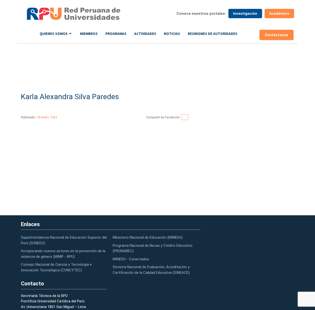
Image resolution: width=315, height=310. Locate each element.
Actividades (145, 33)
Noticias (172, 33)
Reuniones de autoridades (212, 33)
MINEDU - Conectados (131, 259)
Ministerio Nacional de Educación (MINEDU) (148, 237)
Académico (279, 13)
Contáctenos (276, 35)
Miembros (89, 33)
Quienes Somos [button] (54, 33)
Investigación (245, 13)
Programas (115, 33)
